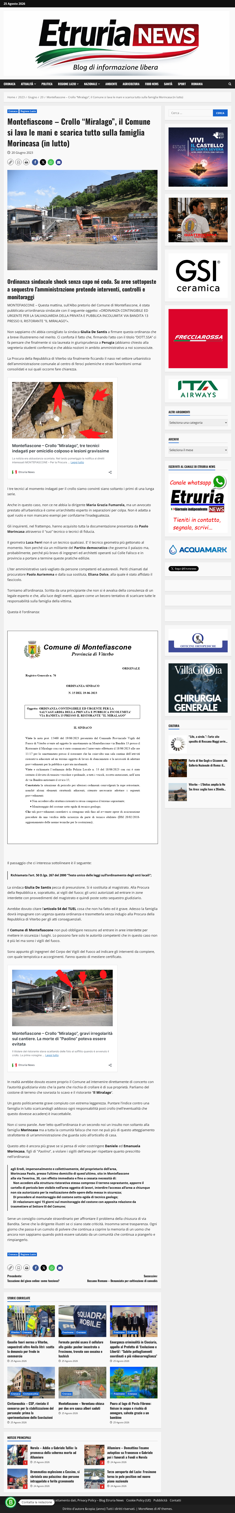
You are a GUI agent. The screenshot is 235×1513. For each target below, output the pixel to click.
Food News (151, 84)
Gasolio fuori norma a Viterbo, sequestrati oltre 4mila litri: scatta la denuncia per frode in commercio (30, 1349)
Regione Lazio (67, 84)
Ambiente (111, 84)
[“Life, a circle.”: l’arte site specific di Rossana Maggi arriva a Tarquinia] (178, 744)
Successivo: (122, 1278)
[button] (230, 84)
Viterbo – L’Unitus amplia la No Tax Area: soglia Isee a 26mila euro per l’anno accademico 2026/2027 (207, 787)
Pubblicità (160, 1500)
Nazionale (90, 84)
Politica (47, 84)
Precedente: (33, 1278)
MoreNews (145, 1509)
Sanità (168, 84)
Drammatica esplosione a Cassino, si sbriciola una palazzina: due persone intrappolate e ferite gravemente (17, 1479)
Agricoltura (131, 84)
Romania (197, 84)
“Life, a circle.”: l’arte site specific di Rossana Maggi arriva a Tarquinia (208, 739)
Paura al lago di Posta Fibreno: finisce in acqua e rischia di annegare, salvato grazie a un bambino (130, 1410)
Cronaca (9, 84)
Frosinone (67, 1332)
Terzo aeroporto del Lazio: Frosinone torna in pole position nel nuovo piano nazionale (94, 1479)
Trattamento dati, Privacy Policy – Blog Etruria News (88, 1500)
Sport (182, 84)
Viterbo (15, 1332)
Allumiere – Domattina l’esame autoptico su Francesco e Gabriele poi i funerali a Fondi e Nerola (94, 1455)
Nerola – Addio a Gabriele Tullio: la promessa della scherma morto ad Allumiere (17, 1455)
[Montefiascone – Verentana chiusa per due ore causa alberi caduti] (82, 1383)
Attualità (27, 84)
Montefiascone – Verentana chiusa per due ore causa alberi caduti (81, 1405)
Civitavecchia (30, 1393)
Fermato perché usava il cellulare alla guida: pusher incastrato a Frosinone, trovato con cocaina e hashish (81, 1349)
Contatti (175, 1500)
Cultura (174, 725)
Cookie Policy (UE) (138, 1500)
